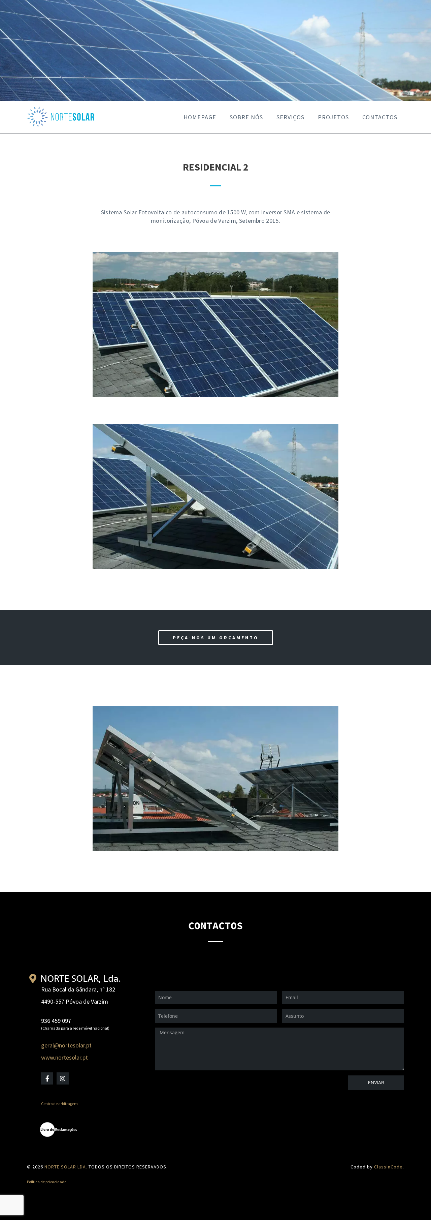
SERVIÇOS (290, 117)
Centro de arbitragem (59, 1103)
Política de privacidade (46, 1181)
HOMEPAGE (200, 117)
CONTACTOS (379, 117)
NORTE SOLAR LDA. (65, 1167)
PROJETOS (333, 117)
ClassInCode (388, 1167)
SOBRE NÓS (246, 117)
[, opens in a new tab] (62, 1130)
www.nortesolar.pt (64, 1057)
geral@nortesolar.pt (66, 1045)
